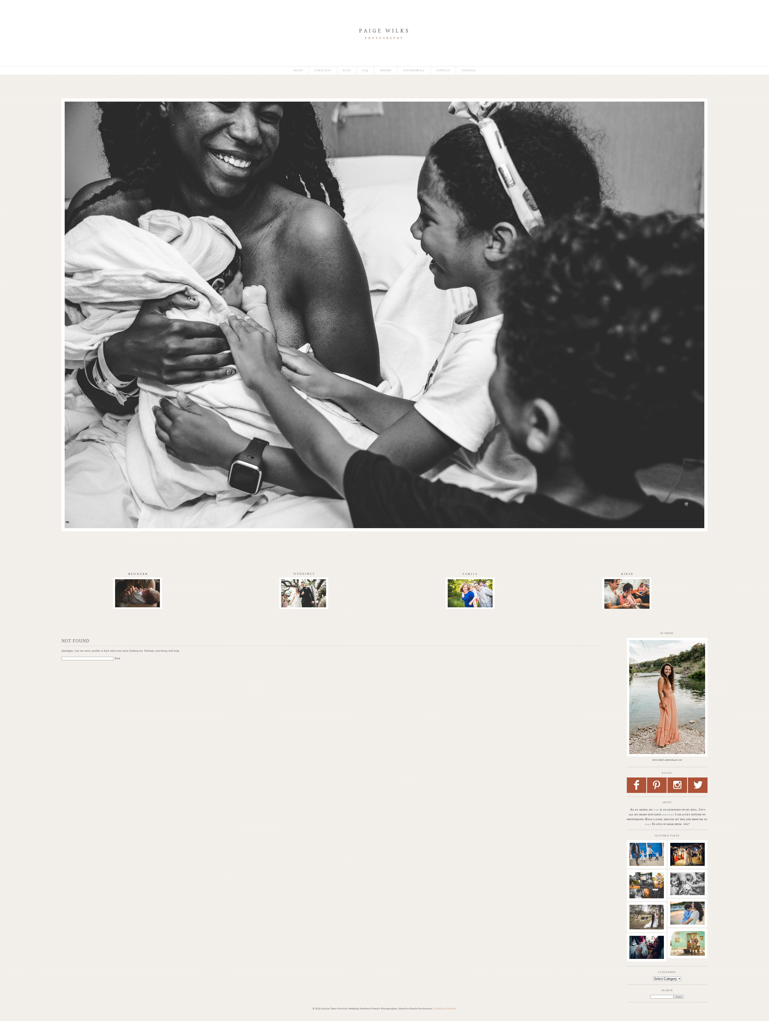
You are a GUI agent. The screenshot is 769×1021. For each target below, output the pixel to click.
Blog (347, 70)
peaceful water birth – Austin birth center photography (646, 946)
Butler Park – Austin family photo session (646, 851)
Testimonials (414, 70)
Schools (469, 70)
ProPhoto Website (445, 1008)
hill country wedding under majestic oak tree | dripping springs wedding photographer (646, 919)
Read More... (638, 864)
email (647, 824)
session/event (668, 814)
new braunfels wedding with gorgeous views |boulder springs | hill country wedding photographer (687, 859)
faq (365, 70)
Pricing (386, 70)
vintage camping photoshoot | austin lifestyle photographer (687, 941)
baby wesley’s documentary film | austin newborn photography (687, 884)
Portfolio (323, 70)
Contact (443, 70)
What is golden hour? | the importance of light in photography (646, 884)
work (656, 810)
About (298, 70)
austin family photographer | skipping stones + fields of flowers (687, 912)
